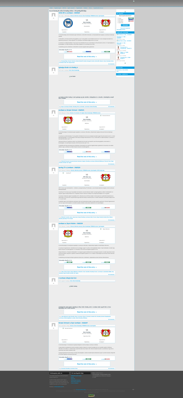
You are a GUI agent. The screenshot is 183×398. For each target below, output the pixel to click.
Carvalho (67, 217)
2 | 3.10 (103, 207)
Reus (110, 161)
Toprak (69, 162)
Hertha (93, 61)
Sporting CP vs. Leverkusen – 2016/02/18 (69, 167)
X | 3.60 (84, 152)
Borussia (67, 161)
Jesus (71, 217)
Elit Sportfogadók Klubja (60, 3)
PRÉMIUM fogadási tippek (76, 375)
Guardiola (88, 271)
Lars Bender (81, 106)
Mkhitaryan (101, 161)
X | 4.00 (84, 262)
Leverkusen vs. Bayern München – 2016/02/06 (71, 223)
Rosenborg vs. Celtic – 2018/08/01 (121, 37)
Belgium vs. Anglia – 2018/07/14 (124, 52)
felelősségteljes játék (58, 386)
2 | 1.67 (103, 262)
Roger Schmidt (100, 217)
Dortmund (88, 316)
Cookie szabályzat (74, 383)
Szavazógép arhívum (121, 29)
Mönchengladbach (68, 318)
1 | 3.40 (65, 152)
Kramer (95, 271)
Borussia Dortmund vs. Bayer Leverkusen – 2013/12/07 (73, 323)
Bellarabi (63, 161)
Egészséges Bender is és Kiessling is (68, 67)
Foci (117, 71)
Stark (65, 62)
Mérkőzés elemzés (78, 15)
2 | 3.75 (103, 51)
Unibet (120, 18)
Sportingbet (121, 19)
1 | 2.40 (65, 207)
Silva (108, 217)
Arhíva (90, 8)
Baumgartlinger (64, 61)
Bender (70, 106)
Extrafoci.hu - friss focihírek (122, 69)
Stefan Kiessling (93, 106)
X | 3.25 (84, 207)
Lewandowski (106, 271)
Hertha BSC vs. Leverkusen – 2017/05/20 (69, 13)
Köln (78, 106)
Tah (67, 62)
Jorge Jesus (75, 217)
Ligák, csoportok (71, 8)
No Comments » (111, 64)
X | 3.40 (84, 51)
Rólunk (72, 377)
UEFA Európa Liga (100, 170)
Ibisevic (101, 61)
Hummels (80, 161)
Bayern (68, 271)
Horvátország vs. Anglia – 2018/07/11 (125, 58)
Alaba (62, 271)
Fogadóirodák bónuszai (98, 8)
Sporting (60, 218)
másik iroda (121, 22)
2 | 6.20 (103, 359)
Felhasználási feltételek (75, 380)
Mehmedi (97, 161)
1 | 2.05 (65, 51)
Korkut (112, 61)
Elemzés (72, 15)
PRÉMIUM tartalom (94, 15)
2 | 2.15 (103, 152)
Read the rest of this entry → (87, 56)
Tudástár (85, 8)
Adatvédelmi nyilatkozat (76, 381)
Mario (92, 217)
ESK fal (64, 8)
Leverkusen (61, 62)
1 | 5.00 (65, 262)
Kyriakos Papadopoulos (106, 316)
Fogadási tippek (57, 8)
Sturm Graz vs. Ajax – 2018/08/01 (121, 43)
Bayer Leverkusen (65, 106)
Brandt (69, 61)
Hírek (70, 70)
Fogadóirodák (79, 8)
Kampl (79, 217)
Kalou (105, 61)
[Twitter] (133, 389)
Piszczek (106, 161)
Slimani (110, 217)
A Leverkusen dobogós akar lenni (67, 278)
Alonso (65, 271)
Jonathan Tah (93, 316)
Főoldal (50, 8)
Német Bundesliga (86, 15)
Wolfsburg (85, 318)
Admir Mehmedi (64, 316)
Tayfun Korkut (72, 62)
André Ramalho (71, 316)
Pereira (94, 217)
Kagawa (83, 161)
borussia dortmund (73, 161)
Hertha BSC (97, 61)
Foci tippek (82, 113)
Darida (85, 61)
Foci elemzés (76, 113)
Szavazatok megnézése (125, 28)
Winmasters (121, 21)
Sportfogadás (101, 15)
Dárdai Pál (81, 61)
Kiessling (108, 61)
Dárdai (77, 61)
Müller (110, 271)
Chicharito (73, 61)
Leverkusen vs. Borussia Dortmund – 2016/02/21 (71, 110)
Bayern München (74, 271)
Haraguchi (89, 61)
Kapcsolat (73, 378)
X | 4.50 (84, 359)
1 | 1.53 (65, 359)
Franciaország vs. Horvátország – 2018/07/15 (125, 47)
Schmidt (64, 162)
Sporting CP (65, 218)
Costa (84, 271)
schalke (73, 318)
